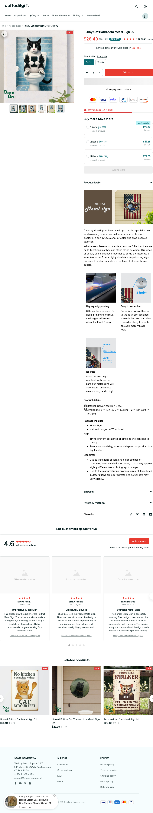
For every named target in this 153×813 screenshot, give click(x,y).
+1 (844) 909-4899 (24, 774)
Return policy (106, 781)
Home (3, 25)
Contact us (62, 764)
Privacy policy (107, 764)
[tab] (69, 645)
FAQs (59, 775)
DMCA (60, 781)
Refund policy (107, 787)
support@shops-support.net (28, 778)
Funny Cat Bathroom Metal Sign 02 (25, 636)
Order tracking (64, 770)
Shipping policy (108, 775)
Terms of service (108, 770)
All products (15, 25)
